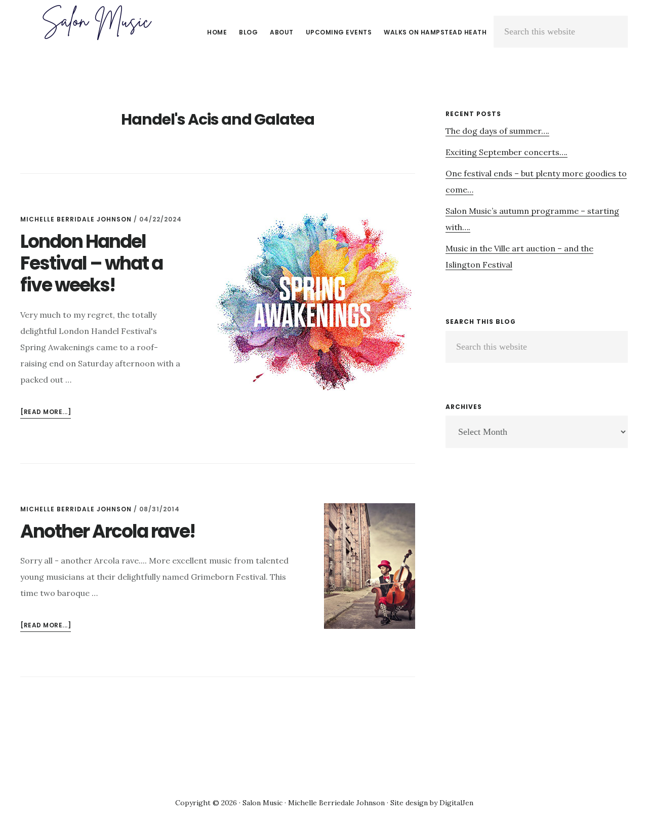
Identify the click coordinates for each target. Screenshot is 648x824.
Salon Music (96, 22)
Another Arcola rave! (107, 531)
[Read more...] (45, 413)
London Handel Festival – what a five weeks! (91, 263)
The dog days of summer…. (497, 131)
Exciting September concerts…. (507, 152)
